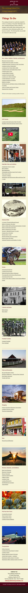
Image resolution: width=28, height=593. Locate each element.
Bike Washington (6, 170)
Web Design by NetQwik (21, 584)
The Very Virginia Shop (7, 411)
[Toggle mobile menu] (25, 8)
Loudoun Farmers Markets (8, 519)
